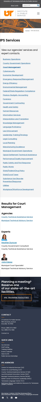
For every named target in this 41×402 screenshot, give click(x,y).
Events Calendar (6, 352)
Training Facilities (6, 349)
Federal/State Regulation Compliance (19, 91)
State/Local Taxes (10, 174)
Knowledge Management (13, 123)
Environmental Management (15, 87)
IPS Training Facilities (16, 297)
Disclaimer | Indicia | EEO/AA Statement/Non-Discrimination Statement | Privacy (16, 394)
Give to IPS (14, 6)
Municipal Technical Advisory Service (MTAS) (15, 376)
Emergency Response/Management (18, 79)
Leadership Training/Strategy (15, 135)
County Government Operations (16, 63)
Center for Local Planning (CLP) (11, 370)
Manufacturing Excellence (14, 147)
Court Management (12, 67)
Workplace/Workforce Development (18, 189)
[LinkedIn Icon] (11, 398)
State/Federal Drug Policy (14, 170)
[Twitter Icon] (7, 398)
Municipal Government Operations (17, 151)
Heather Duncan (9, 242)
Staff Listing (5, 347)
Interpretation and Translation (16, 119)
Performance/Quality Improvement (18, 159)
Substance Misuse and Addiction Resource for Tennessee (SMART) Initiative (19, 383)
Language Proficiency (12, 127)
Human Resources (10, 111)
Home (27, 31)
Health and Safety (10, 107)
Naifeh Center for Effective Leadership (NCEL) (16, 379)
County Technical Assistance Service (17, 217)
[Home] (15, 13)
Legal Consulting (10, 139)
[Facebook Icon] (2, 398)
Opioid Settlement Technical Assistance (20, 155)
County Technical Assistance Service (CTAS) (15, 372)
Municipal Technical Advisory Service (17, 220)
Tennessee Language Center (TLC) (12, 381)
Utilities (6, 185)
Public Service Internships (9, 356)
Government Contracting (14, 103)
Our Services (5, 345)
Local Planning (9, 143)
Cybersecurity (9, 71)
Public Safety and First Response (17, 163)
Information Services (12, 115)
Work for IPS (5, 354)
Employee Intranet (32, 394)
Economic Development (13, 75)
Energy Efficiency (10, 83)
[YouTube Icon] (16, 398)
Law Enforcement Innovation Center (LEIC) (15, 374)
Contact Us (5, 333)
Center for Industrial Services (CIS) (12, 367)
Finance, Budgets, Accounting (15, 95)
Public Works (8, 167)
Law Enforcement (10, 131)
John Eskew (6, 262)
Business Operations (11, 59)
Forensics (7, 99)
